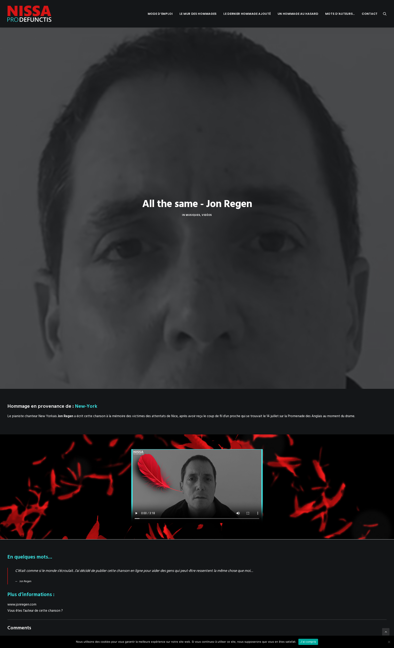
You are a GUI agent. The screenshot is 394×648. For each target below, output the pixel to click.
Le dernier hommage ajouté (247, 14)
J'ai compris (308, 641)
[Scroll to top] (385, 631)
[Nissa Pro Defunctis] (29, 14)
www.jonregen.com (21, 604)
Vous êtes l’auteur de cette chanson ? (35, 611)
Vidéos (207, 215)
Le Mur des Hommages (198, 14)
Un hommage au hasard (298, 14)
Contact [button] (370, 14)
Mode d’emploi (160, 14)
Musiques (193, 215)
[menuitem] (160, 13)
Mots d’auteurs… (340, 14)
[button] (385, 13)
